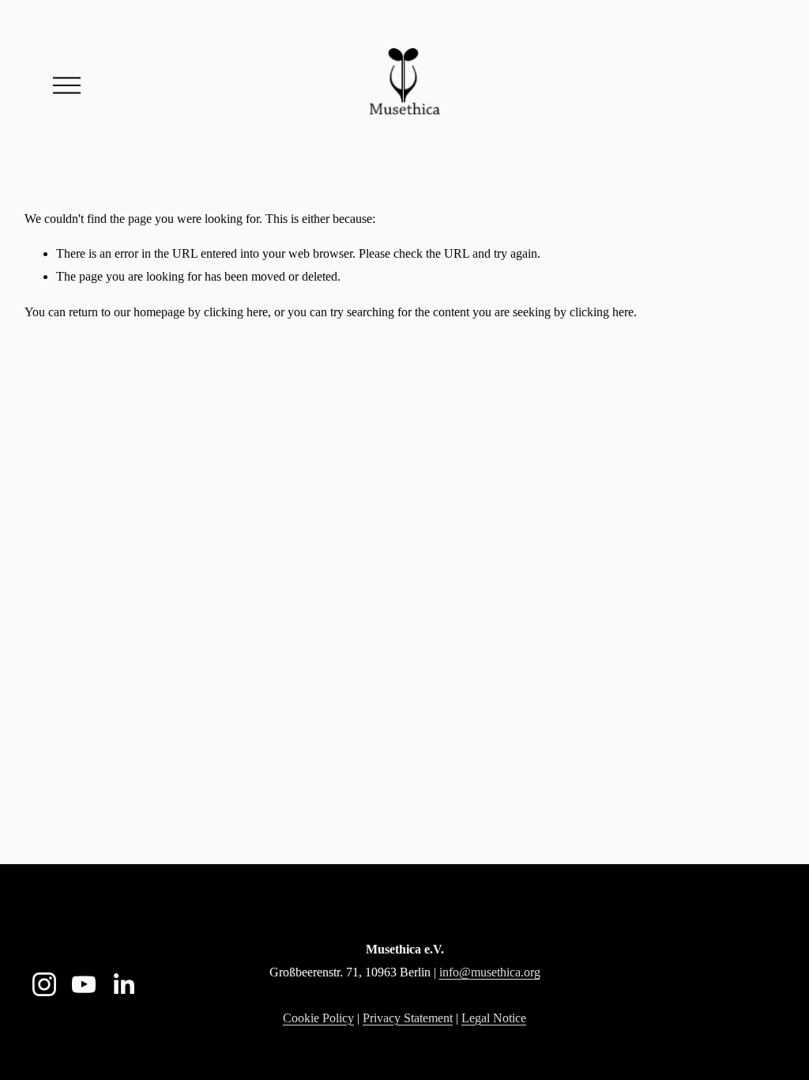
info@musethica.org (489, 972)
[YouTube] (83, 984)
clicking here (236, 312)
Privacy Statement (408, 1018)
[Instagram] (44, 984)
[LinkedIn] (123, 984)
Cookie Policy (318, 1018)
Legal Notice (493, 1018)
